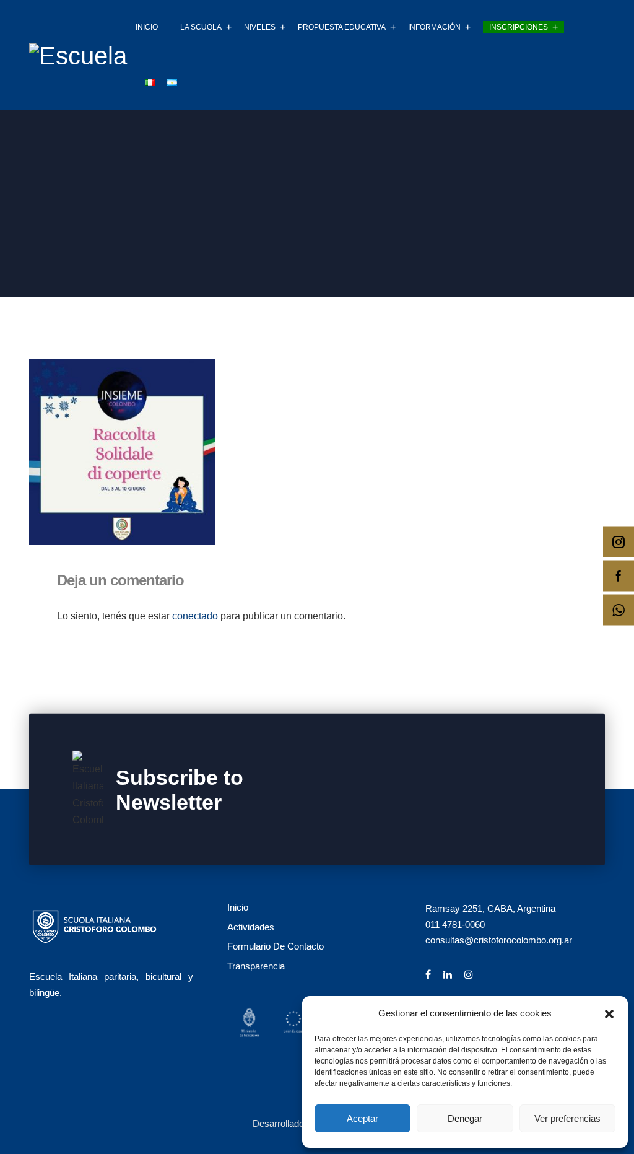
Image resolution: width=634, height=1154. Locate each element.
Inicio (147, 27)
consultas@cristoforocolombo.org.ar (498, 940)
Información (434, 27)
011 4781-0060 (455, 924)
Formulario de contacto (275, 946)
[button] (609, 1013)
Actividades (250, 927)
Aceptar (362, 1118)
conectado (195, 616)
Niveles (260, 27)
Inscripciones (518, 27)
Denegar (465, 1118)
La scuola (201, 27)
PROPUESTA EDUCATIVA (342, 27)
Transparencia (256, 966)
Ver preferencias (567, 1118)
